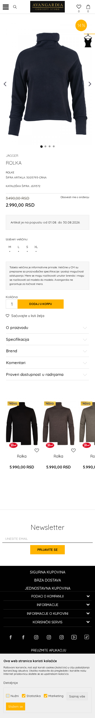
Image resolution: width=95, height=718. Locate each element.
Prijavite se (47, 550)
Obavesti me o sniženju (75, 197)
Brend (11, 351)
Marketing (55, 695)
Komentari (15, 363)
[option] (47, 83)
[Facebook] (10, 637)
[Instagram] (36, 637)
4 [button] (54, 146)
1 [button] (41, 146)
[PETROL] (13, 445)
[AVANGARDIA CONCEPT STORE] (47, 7)
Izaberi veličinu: (17, 239)
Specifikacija (17, 339)
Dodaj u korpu (40, 304)
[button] (15, 7)
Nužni (15, 695)
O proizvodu (17, 328)
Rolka (22, 456)
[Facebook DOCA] (23, 637)
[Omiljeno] (79, 7)
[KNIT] (22, 424)
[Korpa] (88, 2)
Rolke (10, 172)
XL (36, 249)
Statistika (34, 695)
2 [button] (46, 146)
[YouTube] (74, 637)
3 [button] (50, 146)
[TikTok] (86, 637)
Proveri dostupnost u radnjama (34, 374)
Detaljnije (10, 683)
